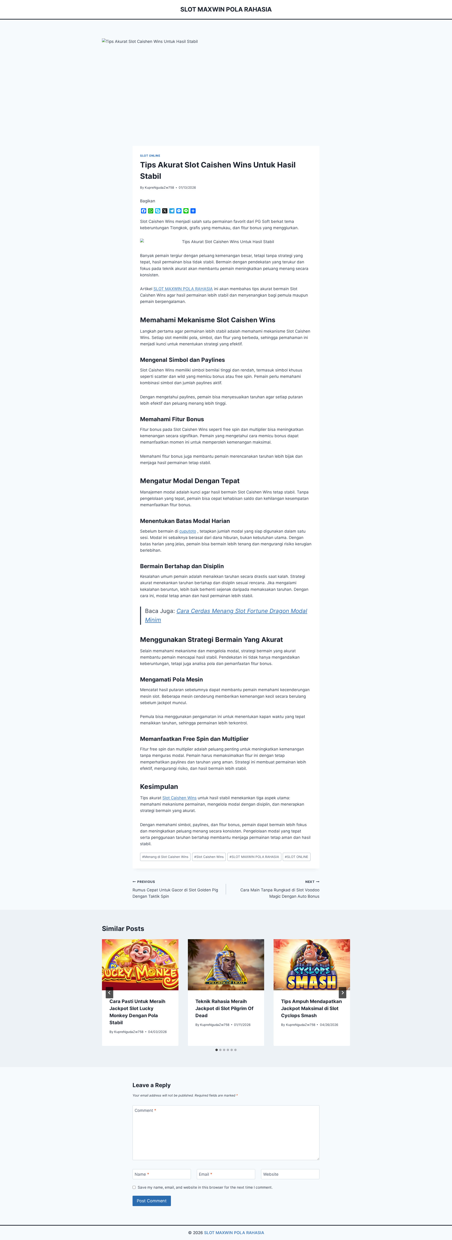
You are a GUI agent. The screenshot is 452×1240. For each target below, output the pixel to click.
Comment (145, 1110)
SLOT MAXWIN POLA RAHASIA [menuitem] (183, 288)
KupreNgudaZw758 (159, 187)
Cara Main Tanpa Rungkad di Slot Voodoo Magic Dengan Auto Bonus (279, 889)
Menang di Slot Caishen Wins (165, 857)
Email (205, 1174)
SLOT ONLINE (150, 155)
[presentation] (140, 964)
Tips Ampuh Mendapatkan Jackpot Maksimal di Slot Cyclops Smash (311, 1008)
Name (142, 1174)
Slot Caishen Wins (179, 797)
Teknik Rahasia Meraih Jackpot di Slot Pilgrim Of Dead (224, 1008)
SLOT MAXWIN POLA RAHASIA (254, 857)
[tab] (216, 1050)
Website (270, 1174)
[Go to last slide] (109, 992)
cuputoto (187, 531)
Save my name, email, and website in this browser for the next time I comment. (205, 1187)
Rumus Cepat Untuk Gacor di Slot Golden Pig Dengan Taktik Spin (175, 889)
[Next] (342, 992)
